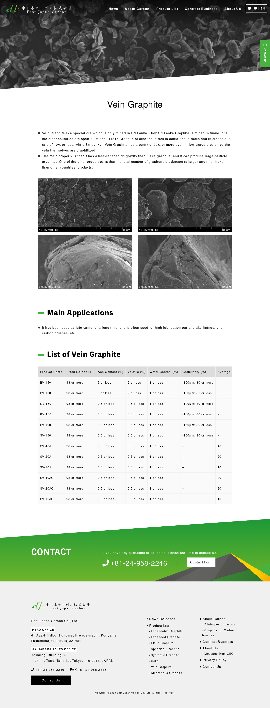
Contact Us (51, 680)
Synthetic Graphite (165, 655)
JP (255, 8)
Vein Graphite (161, 667)
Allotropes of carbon (219, 624)
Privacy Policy (215, 659)
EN (263, 8)
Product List (167, 8)
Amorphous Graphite (166, 673)
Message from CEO (219, 654)
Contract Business (201, 8)
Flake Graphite (162, 643)
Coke (155, 661)
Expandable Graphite (167, 631)
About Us (232, 8)
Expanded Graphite (165, 637)
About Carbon (137, 8)
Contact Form (201, 562)
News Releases (162, 619)
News (113, 8)
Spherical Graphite (165, 649)
